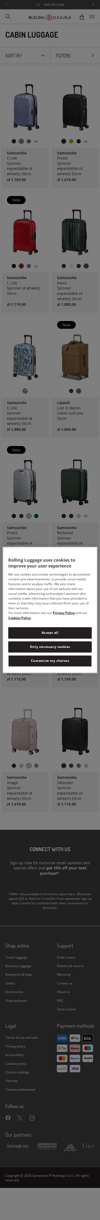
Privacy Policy (64, 613)
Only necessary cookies (50, 646)
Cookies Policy (19, 618)
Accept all (50, 632)
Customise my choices (50, 661)
